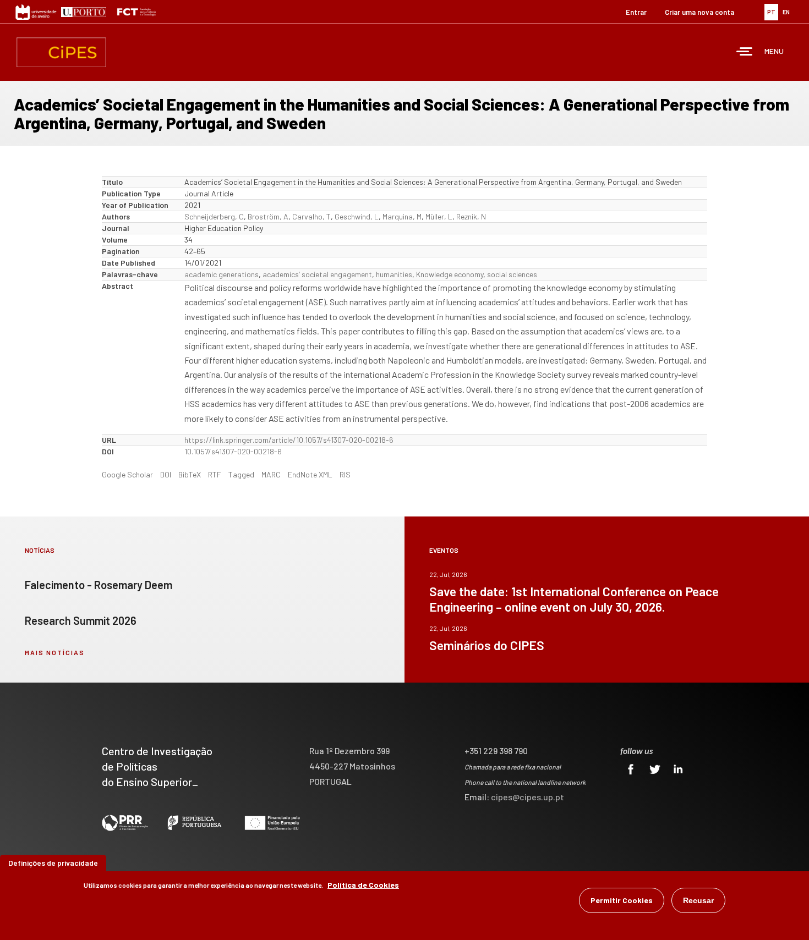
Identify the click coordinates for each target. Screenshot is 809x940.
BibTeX (189, 474)
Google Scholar (127, 474)
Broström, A (268, 216)
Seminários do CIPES (486, 645)
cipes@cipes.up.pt (527, 796)
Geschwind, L (357, 216)
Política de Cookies (363, 884)
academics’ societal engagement (317, 274)
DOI (165, 474)
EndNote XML (310, 474)
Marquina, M (402, 216)
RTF (214, 474)
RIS (345, 474)
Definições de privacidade (53, 862)
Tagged (241, 474)
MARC (271, 474)
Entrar (636, 12)
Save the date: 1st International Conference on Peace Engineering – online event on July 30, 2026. (574, 599)
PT (771, 11)
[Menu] (745, 52)
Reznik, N (471, 216)
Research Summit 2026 (80, 620)
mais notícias (55, 652)
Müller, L (438, 216)
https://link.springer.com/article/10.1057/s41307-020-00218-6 (288, 439)
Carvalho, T (311, 216)
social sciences (512, 274)
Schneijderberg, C (214, 216)
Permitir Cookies (622, 900)
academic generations (221, 274)
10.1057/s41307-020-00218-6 (233, 451)
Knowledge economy (449, 274)
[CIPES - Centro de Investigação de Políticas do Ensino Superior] (61, 52)
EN (786, 11)
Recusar (698, 900)
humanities (394, 274)
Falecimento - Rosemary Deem (98, 584)
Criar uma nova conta (699, 12)
